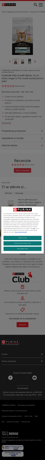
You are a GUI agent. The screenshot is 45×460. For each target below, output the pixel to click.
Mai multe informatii (21, 232)
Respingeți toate (22, 248)
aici (34, 228)
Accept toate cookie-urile (22, 243)
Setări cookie (22, 238)
